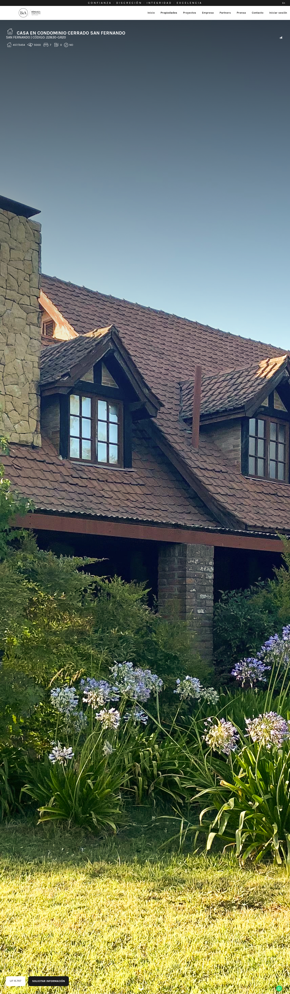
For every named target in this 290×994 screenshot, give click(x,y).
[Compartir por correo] (280, 38)
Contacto (257, 12)
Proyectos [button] (189, 12)
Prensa (241, 12)
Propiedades (169, 12)
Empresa (208, 12)
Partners (225, 12)
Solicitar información (48, 981)
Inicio (151, 12)
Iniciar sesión (278, 12)
